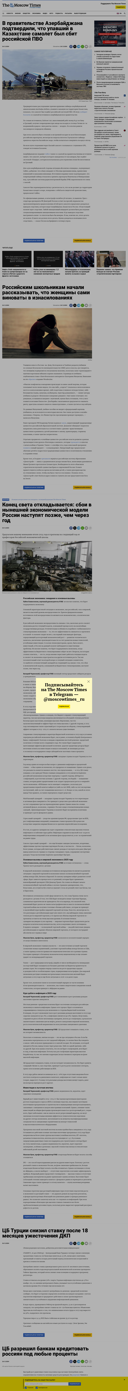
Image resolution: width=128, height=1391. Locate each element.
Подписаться (64, 706)
